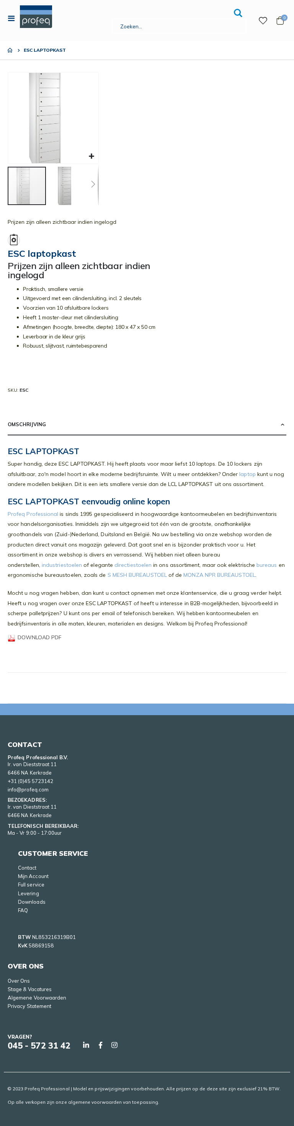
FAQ (23, 910)
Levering (28, 893)
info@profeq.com (28, 789)
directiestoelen (133, 564)
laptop (247, 474)
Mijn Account (33, 876)
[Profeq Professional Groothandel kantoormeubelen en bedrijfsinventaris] (36, 16)
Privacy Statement (29, 1006)
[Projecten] (263, 20)
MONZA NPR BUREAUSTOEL (219, 574)
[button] (91, 156)
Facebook (100, 1045)
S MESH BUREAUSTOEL (137, 574)
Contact (27, 868)
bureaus (266, 564)
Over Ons (19, 981)
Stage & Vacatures (30, 989)
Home (10, 50)
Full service (31, 884)
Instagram (114, 1045)
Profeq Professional (33, 513)
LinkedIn (86, 1045)
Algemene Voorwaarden (37, 998)
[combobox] (179, 26)
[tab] (147, 424)
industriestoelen (62, 564)
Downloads (32, 902)
